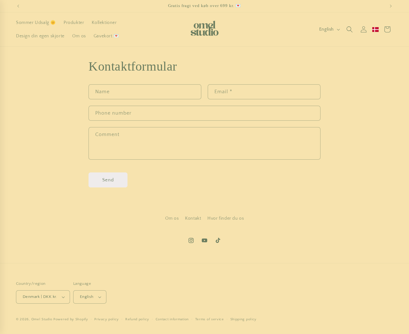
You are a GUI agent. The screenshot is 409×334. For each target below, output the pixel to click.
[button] (350, 29)
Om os (172, 218)
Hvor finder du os (225, 218)
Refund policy (137, 319)
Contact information (172, 319)
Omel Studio (41, 319)
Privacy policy (106, 319)
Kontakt (193, 218)
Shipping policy (243, 319)
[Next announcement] (391, 6)
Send (108, 180)
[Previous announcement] (18, 6)
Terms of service (209, 319)
